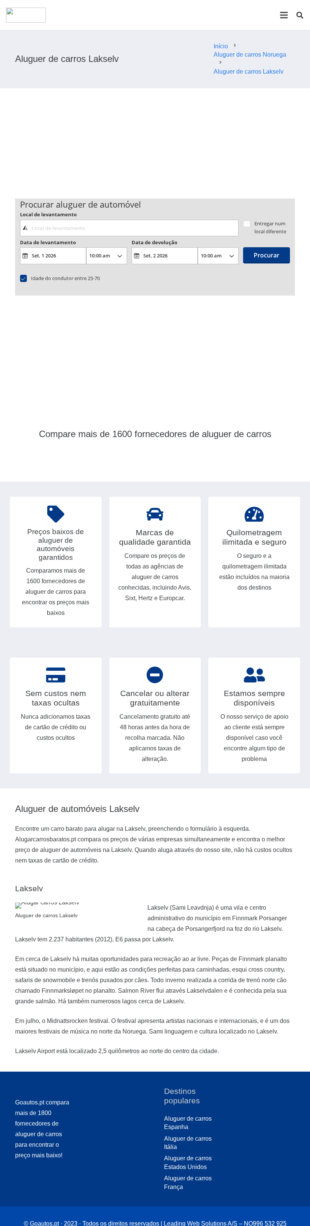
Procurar (266, 255)
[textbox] (129, 228)
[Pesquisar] (299, 15)
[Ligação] (26, 15)
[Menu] (284, 15)
